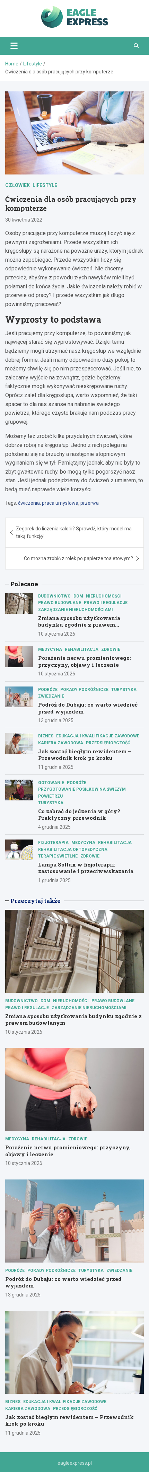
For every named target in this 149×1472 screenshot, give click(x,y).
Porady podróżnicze (84, 689)
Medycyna (50, 649)
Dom (78, 596)
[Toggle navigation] (14, 46)
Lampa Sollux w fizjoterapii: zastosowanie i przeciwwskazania (85, 868)
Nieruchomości (104, 596)
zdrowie (110, 649)
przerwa (89, 503)
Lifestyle (45, 185)
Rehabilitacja (81, 649)
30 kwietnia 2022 (23, 220)
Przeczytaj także (35, 901)
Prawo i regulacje (106, 602)
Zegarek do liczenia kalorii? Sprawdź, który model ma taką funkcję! (74, 532)
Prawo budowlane (59, 602)
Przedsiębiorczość (108, 743)
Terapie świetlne (58, 856)
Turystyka (124, 689)
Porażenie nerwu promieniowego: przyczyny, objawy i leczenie (84, 661)
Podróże (48, 689)
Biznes (45, 736)
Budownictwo (54, 596)
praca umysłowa (60, 503)
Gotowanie (51, 782)
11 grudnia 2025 (55, 767)
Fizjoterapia (53, 842)
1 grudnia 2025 (54, 880)
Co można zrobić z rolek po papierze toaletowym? (78, 558)
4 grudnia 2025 (54, 827)
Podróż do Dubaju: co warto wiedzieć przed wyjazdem (88, 708)
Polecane (24, 584)
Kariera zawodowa (60, 743)
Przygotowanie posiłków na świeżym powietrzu (82, 792)
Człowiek (17, 185)
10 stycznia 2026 (56, 634)
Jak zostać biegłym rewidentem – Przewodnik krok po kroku (84, 755)
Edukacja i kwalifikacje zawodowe (97, 736)
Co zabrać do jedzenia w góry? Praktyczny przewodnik (79, 815)
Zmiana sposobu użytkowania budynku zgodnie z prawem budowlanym (79, 624)
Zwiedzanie (51, 696)
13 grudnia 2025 (55, 720)
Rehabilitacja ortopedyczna (72, 849)
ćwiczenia (29, 503)
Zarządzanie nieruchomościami (75, 609)
